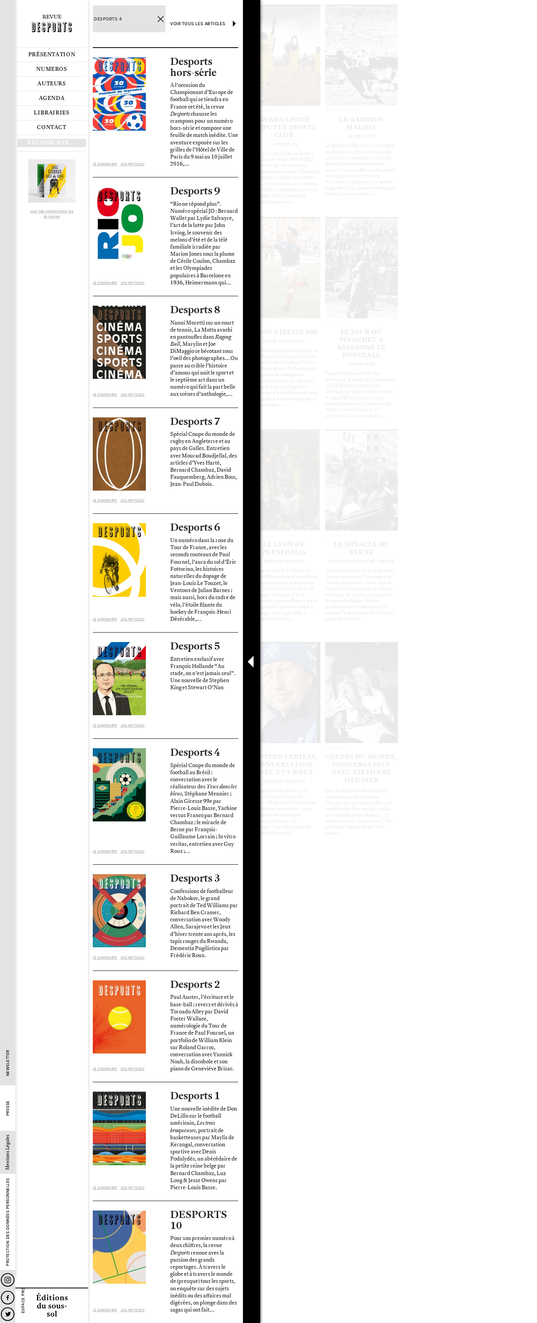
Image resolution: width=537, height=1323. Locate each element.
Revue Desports (51, 23)
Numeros (51, 69)
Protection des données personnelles (7, 1222)
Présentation (51, 54)
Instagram (7, 1280)
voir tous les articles (197, 23)
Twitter (7, 1314)
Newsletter (7, 1063)
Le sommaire (105, 164)
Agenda (52, 98)
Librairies (52, 112)
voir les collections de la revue (52, 214)
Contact (51, 127)
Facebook (7, 1297)
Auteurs (51, 83)
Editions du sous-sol (51, 1305)
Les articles (132, 164)
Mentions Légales (8, 1152)
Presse (7, 1108)
